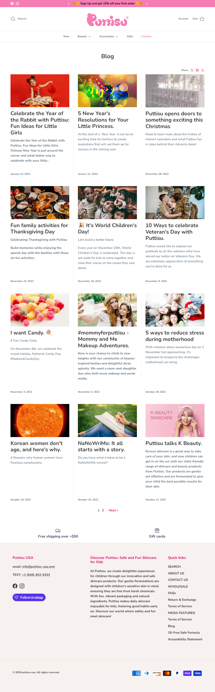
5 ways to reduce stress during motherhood (175, 336)
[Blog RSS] (203, 70)
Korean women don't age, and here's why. (36, 446)
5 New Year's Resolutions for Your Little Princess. (103, 120)
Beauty (82, 36)
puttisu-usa (28, 672)
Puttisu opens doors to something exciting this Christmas (174, 120)
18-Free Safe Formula (184, 632)
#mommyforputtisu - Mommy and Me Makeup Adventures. (103, 339)
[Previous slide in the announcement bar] (68, 3)
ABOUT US (176, 573)
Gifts (130, 36)
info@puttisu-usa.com (38, 567)
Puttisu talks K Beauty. (174, 443)
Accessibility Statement (185, 639)
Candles (146, 36)
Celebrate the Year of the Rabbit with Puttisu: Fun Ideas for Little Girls (39, 123)
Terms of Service (180, 606)
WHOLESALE (178, 586)
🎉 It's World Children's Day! (107, 228)
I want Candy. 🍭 (31, 332)
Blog (171, 626)
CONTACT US (178, 580)
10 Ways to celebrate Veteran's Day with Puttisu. (172, 232)
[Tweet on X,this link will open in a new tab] (192, 70)
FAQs (172, 593)
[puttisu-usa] (107, 18)
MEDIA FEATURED (181, 613)
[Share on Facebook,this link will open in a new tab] (197, 70)
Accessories (107, 36)
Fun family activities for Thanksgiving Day (39, 228)
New (66, 36)
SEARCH (174, 567)
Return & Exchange (182, 600)
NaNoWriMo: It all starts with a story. (101, 446)
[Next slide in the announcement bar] (146, 3)
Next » (113, 510)
